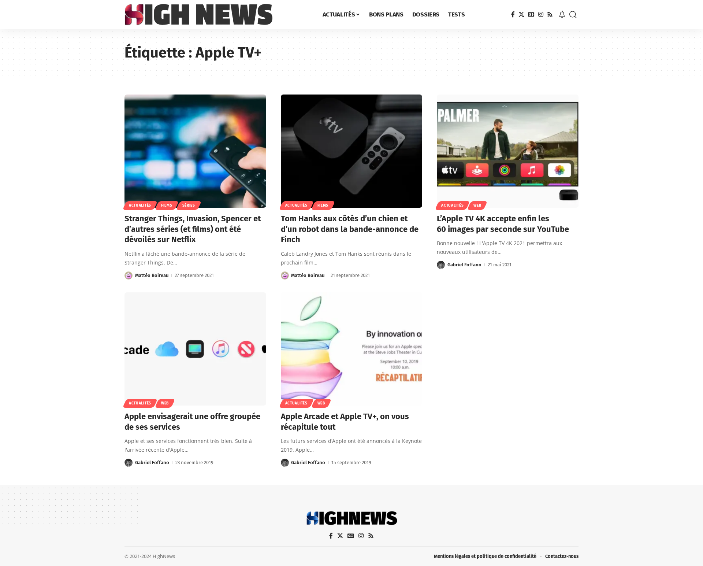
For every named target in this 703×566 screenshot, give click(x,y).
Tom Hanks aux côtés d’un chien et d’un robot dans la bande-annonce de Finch (350, 229)
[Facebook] (513, 14)
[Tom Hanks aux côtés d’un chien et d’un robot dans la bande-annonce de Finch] (352, 151)
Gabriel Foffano (464, 264)
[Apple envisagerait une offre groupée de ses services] (195, 349)
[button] (573, 14)
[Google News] (531, 14)
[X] (521, 14)
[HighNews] (198, 15)
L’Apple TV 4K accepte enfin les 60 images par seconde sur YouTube (503, 224)
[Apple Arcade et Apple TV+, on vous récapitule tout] (352, 349)
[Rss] (550, 14)
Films (166, 205)
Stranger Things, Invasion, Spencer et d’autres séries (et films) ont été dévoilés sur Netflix (192, 229)
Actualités (140, 205)
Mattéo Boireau (151, 275)
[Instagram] (540, 14)
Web (477, 205)
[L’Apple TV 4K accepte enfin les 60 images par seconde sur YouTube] (508, 151)
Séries (188, 205)
